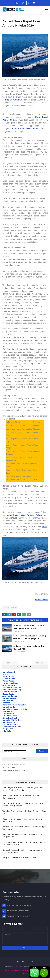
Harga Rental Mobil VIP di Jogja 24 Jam (19, 858)
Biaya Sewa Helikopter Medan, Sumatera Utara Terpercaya (22, 820)
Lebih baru (10, 663)
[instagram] (28, 3)
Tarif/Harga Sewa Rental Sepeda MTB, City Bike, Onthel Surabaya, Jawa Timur (22, 789)
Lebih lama (39, 663)
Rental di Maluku (10, 607)
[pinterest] (34, 3)
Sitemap (25, 974)
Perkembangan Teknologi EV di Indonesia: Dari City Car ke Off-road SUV (24, 843)
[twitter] (23, 3)
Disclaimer (25, 970)
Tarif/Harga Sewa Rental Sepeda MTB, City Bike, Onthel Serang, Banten (22, 804)
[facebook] (17, 3)
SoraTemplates (17, 966)
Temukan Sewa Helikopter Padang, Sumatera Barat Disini (24, 812)
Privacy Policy (16, 970)
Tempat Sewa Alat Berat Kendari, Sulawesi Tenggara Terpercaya (24, 828)
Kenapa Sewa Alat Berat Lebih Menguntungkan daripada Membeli (22, 851)
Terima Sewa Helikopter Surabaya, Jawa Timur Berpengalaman (21, 796)
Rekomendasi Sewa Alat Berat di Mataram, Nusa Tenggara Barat (22, 835)
